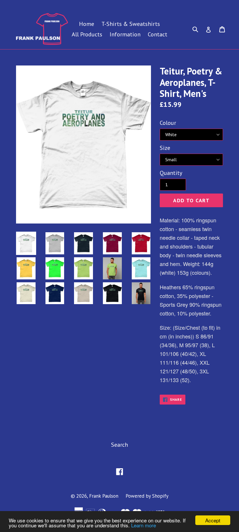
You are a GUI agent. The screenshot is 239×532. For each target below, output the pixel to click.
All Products (87, 34)
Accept (212, 520)
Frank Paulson (103, 496)
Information (125, 34)
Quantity (171, 173)
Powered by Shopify (147, 496)
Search (119, 444)
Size (165, 148)
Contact (157, 34)
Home (86, 24)
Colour (168, 123)
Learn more (143, 525)
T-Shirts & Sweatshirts (130, 24)
